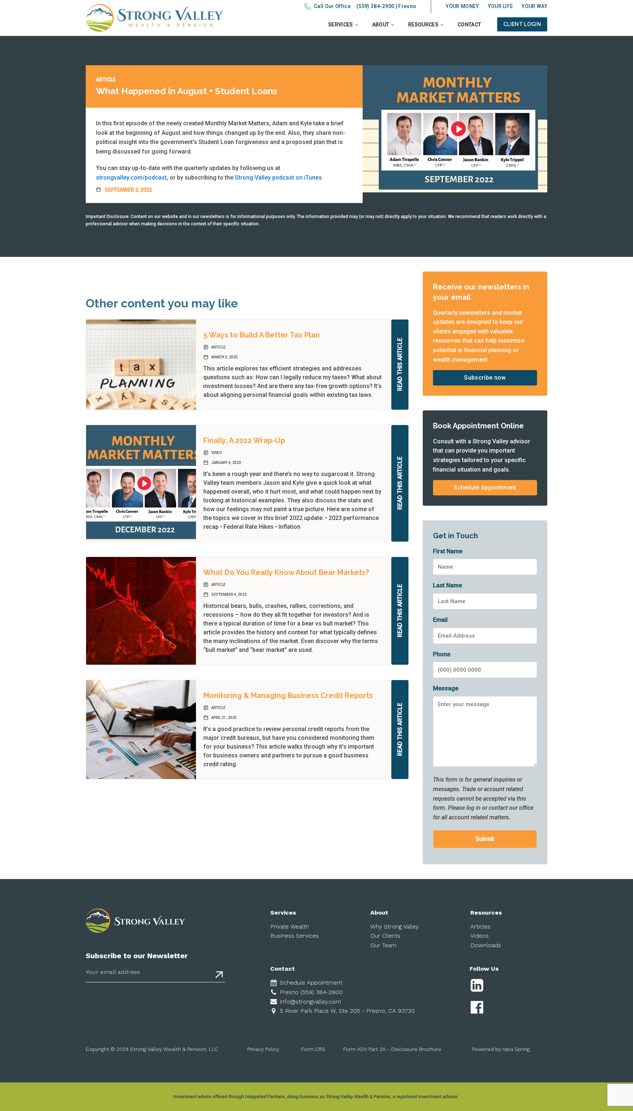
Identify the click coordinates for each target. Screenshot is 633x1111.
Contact (469, 24)
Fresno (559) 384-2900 (311, 992)
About (380, 24)
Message (445, 688)
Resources (423, 24)
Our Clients (385, 935)
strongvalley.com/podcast (131, 177)
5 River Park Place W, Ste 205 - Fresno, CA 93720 (347, 1010)
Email (440, 619)
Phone (441, 654)
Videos (479, 935)
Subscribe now (485, 377)
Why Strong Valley (394, 926)
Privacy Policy (263, 1049)
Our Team (383, 945)
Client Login (522, 24)
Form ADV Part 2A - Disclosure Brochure (392, 1049)
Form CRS (313, 1049)
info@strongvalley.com (310, 1001)
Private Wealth (289, 926)
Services (340, 24)
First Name (447, 551)
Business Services (294, 935)
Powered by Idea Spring (501, 1049)
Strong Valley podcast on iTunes (278, 177)
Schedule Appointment (485, 487)
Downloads (485, 945)
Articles (480, 926)
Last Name (447, 585)
